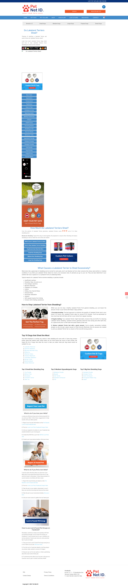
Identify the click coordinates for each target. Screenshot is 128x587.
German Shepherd (30, 348)
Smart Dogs (98, 23)
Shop (53, 17)
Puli (55, 379)
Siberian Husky (29, 354)
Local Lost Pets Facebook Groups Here (37, 427)
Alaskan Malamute (30, 355)
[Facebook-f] (103, 6)
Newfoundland (29, 361)
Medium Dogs (56, 23)
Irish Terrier (57, 376)
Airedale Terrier (87, 374)
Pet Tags (33, 17)
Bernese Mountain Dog (31, 350)
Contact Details (27, 575)
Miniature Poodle (58, 372)
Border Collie (28, 359)
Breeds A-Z (29, 23)
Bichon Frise (28, 374)
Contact (96, 17)
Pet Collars (44, 17)
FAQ (24, 572)
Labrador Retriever (30, 347)
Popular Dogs (84, 23)
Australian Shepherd (30, 357)
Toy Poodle (28, 372)
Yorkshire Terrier (29, 377)
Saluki (85, 379)
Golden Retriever (29, 363)
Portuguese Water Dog (89, 377)
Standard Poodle (88, 372)
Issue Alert (62, 17)
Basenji (56, 374)
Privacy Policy (47, 572)
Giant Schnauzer (88, 376)
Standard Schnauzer (59, 377)
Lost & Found (73, 17)
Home (25, 17)
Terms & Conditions (49, 575)
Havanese (27, 376)
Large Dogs (70, 23)
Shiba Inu (27, 352)
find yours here (38, 544)
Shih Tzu (27, 379)
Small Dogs (42, 23)
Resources (85, 17)
